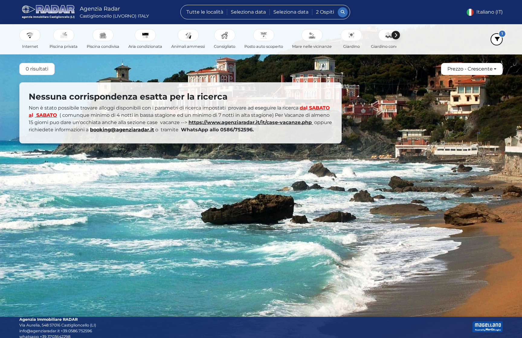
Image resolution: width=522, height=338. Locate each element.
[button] (29, 35)
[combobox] (472, 69)
